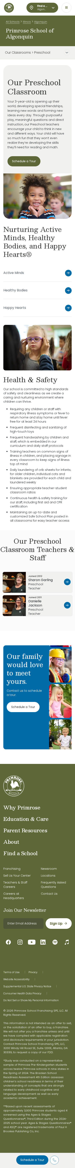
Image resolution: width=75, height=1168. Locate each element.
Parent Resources (25, 830)
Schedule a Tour (32, 1160)
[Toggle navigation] (66, 7)
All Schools (13, 22)
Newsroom (49, 869)
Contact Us (49, 894)
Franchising (11, 869)
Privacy (33, 972)
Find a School (20, 853)
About (11, 842)
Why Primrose (21, 807)
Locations (48, 876)
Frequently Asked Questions (53, 884)
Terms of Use (11, 972)
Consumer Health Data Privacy (22, 993)
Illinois (27, 22)
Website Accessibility (16, 979)
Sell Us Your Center (17, 876)
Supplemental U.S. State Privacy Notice (27, 986)
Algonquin (40, 22)
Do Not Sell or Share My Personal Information (31, 1000)
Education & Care (25, 819)
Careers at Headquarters (13, 896)
